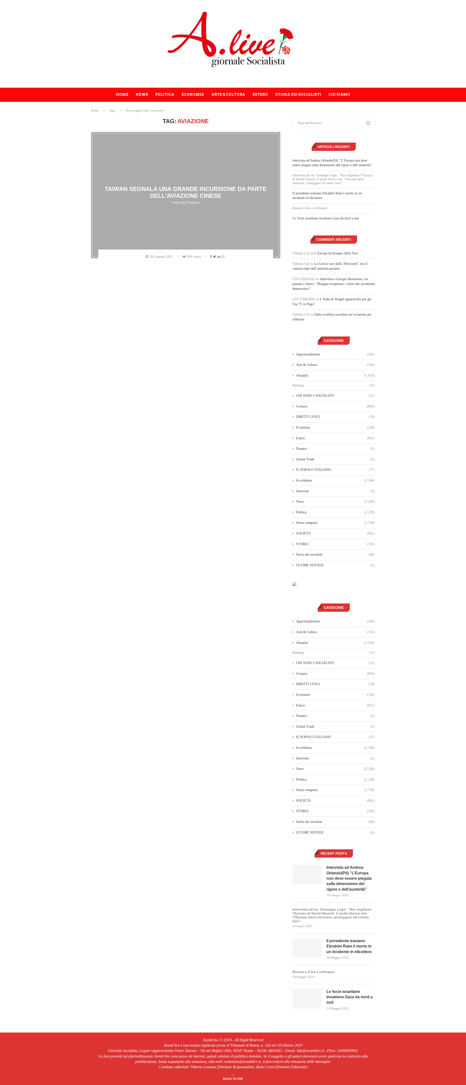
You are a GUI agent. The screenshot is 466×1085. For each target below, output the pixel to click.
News (142, 94)
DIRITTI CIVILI (335, 417)
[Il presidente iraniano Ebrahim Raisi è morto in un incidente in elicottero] (307, 948)
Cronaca (335, 406)
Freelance (193, 202)
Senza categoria (335, 523)
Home (122, 94)
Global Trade (335, 459)
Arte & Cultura (228, 94)
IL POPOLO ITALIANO (335, 470)
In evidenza (335, 480)
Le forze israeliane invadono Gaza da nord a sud (325, 218)
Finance (335, 448)
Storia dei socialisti (298, 94)
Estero (260, 94)
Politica (164, 94)
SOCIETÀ (335, 533)
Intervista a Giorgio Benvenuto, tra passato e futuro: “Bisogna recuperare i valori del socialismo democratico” (333, 283)
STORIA (335, 544)
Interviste (335, 491)
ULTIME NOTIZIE (335, 565)
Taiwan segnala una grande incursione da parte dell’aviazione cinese (185, 192)
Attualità (335, 375)
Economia (193, 94)
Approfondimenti (335, 354)
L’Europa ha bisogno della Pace (336, 253)
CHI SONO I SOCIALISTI (335, 395)
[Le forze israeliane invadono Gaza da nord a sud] (307, 998)
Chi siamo (339, 94)
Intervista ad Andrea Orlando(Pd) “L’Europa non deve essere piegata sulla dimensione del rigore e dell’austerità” (349, 878)
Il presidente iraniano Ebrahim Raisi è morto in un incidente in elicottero (349, 946)
